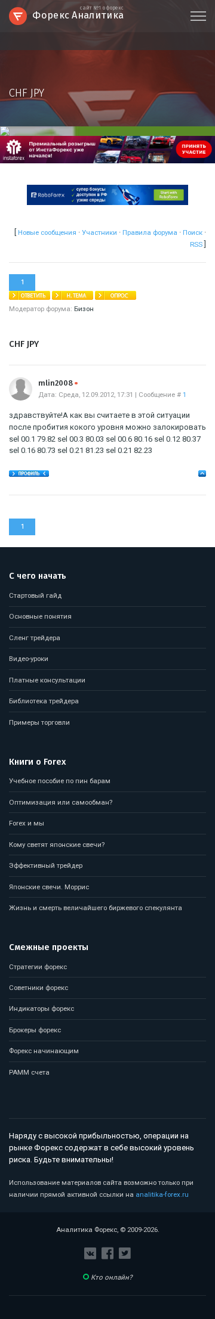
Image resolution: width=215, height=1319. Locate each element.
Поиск (192, 232)
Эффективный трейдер (45, 865)
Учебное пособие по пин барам (59, 781)
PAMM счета (29, 1072)
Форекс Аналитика (78, 14)
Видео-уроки (28, 658)
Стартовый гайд (35, 595)
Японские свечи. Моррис (49, 887)
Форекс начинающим (44, 1051)
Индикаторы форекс (41, 1008)
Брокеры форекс (35, 1030)
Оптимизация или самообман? (60, 802)
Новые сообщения (47, 232)
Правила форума (149, 232)
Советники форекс (38, 987)
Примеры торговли (39, 722)
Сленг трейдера (34, 638)
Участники (99, 232)
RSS (196, 244)
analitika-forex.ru (162, 1194)
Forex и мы (26, 823)
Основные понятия (40, 616)
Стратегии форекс (38, 967)
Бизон (84, 309)
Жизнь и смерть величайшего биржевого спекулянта (95, 908)
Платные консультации (47, 680)
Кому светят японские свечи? (57, 844)
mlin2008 (58, 382)
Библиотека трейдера (44, 701)
